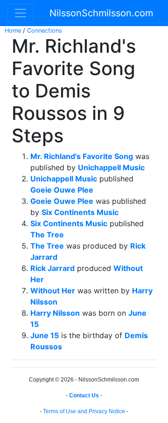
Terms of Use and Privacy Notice (84, 411)
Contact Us (84, 395)
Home (13, 30)
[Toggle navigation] (20, 13)
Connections (44, 30)
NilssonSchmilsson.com (101, 13)
